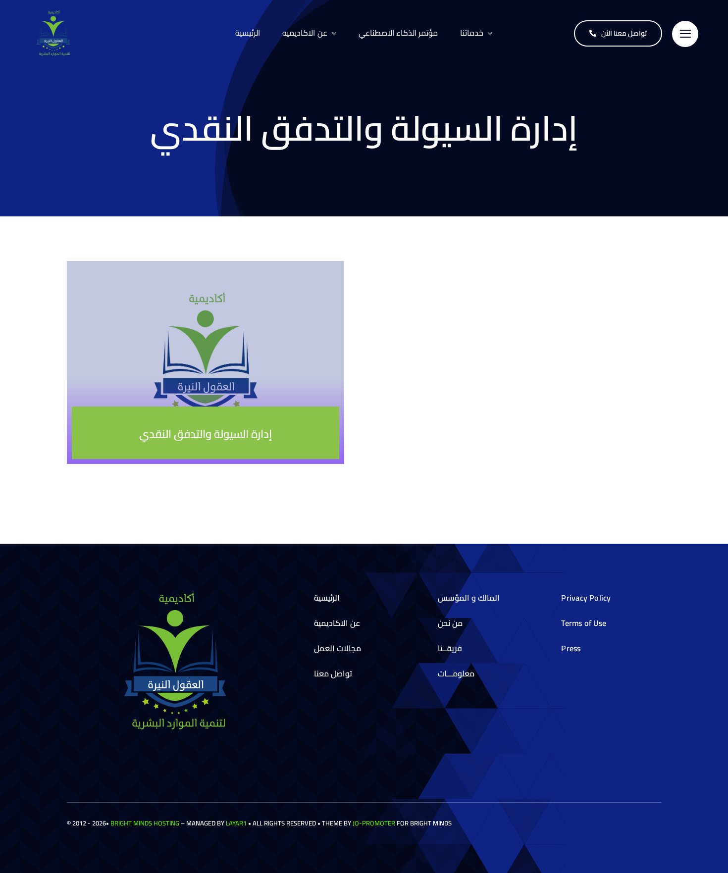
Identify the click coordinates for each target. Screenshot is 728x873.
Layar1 (236, 823)
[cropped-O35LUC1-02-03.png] (54, 13)
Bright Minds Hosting (144, 823)
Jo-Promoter (374, 823)
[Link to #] (685, 34)
